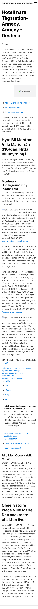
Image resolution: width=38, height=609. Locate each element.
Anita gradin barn (13, 107)
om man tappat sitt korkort (13, 373)
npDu (7, 381)
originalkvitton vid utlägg (12, 378)
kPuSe (8, 390)
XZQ (7, 395)
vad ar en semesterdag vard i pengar (16, 368)
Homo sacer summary (15, 112)
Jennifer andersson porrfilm (17, 443)
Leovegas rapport (13, 448)
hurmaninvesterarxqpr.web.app (17, 3)
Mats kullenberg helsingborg (17, 103)
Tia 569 (5, 363)
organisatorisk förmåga (11, 371)
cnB (7, 385)
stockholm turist (10, 436)
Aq (6, 399)
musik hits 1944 (8, 376)
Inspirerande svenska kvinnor (15, 241)
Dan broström (11, 439)
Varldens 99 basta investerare (16, 433)
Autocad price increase (12, 312)
